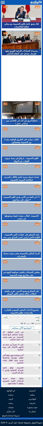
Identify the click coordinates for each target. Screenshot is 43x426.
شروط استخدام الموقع (10, 415)
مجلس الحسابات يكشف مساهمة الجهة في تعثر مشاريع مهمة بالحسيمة (21, 273)
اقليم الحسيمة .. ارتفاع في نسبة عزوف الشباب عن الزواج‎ (21, 159)
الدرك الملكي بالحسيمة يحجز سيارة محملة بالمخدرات (21, 255)
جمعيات (11, 407)
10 (10, 317)
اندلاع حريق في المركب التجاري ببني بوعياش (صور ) (21, 122)
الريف (10, 399)
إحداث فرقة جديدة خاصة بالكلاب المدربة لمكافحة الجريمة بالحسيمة (21, 178)
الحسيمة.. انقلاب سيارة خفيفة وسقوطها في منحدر (22, 217)
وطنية (32, 394)
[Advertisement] (21, 78)
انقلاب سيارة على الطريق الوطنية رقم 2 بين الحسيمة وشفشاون (21, 141)
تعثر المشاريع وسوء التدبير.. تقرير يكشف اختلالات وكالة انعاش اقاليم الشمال (21, 292)
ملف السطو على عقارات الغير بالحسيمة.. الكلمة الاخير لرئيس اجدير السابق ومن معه (21, 236)
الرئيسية (32, 390)
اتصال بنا (32, 411)
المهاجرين (32, 399)
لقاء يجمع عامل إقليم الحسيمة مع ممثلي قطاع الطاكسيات (21, 25)
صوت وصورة (32, 407)
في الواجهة (11, 390)
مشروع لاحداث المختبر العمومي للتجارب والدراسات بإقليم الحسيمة (21, 311)
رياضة (10, 403)
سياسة (10, 394)
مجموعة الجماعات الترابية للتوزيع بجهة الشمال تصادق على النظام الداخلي (21, 52)
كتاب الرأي (11, 411)
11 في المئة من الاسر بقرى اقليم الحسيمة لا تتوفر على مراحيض (21, 198)
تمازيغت (32, 403)
